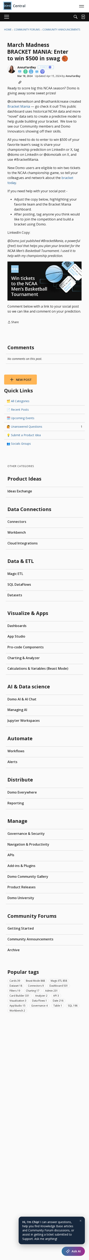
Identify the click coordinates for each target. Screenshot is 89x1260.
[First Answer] (37, 72)
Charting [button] (32, 990)
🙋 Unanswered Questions (44, 427)
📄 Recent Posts (18, 409)
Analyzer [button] (41, 995)
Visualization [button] (18, 1000)
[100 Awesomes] (42, 72)
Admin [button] (51, 990)
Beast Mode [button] (35, 980)
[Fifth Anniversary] (31, 72)
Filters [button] (15, 990)
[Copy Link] (19, 82)
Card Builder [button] (19, 995)
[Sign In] (83, 16)
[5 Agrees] (25, 72)
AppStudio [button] (17, 1005)
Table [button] (57, 1005)
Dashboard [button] (58, 985)
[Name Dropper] (19, 72)
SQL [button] (72, 1005)
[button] (11, 69)
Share (13, 322)
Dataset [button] (16, 985)
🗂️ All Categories (18, 401)
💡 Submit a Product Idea (24, 435)
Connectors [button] (36, 985)
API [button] (56, 995)
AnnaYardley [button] (26, 67)
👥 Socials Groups (19, 444)
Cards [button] (15, 980)
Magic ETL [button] (59, 980)
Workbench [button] (17, 1010)
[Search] (75, 16)
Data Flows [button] (39, 1000)
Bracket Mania (18, 106)
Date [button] (58, 1000)
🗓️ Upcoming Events (20, 418)
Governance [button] (39, 1005)
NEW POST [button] (24, 379)
